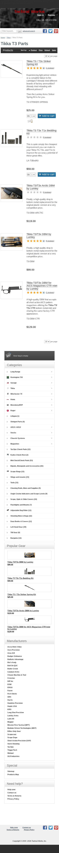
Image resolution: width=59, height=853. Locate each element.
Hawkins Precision (15, 703)
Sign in (40, 15)
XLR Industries (13, 756)
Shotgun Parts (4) (17, 422)
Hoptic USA (12, 706)
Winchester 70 (16, 394)
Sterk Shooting (13, 744)
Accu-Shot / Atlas (14, 647)
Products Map (13, 775)
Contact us (11, 793)
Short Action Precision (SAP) (19, 741)
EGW (9, 684)
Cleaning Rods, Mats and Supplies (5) (25, 488)
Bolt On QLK (12, 666)
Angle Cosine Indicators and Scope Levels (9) (28, 494)
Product (34, 50)
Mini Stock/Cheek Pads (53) (21, 460)
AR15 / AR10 (15, 427)
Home (3, 37)
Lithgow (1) (14, 416)
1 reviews (50, 68)
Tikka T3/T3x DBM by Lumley (20, 562)
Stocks (13, 433)
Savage (13, 383)
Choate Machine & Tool (16, 675)
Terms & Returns (14, 796)
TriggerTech (12, 750)
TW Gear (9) (15, 533)
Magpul (10, 722)
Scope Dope (12, 738)
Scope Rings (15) (17, 472)
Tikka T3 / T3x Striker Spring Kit (21, 594)
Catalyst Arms (13, 672)
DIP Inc (10, 681)
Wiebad (10, 753)
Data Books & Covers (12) (21, 521)
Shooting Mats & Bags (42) (21, 516)
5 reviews (50, 241)
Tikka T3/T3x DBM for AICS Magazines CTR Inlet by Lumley (41, 285)
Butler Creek (12, 669)
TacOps (10, 747)
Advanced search (29, 31)
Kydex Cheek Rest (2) (19, 455)
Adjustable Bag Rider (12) (20, 510)
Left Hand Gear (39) (18, 527)
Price (41, 50)
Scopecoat (11, 734)
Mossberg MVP (16, 405)
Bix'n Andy (11, 662)
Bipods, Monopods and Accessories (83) (26, 466)
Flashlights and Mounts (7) (21, 505)
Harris (10, 700)
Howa (12, 399)
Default (47, 50)
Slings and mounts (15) (19, 477)
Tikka (8, 37)
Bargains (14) (15, 538)
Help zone (11, 790)
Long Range (15, 372)
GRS (9, 697)
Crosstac (11, 678)
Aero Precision (13, 650)
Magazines (14, 444)
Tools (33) (14, 483)
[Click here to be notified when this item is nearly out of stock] (29, 122)
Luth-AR (10, 719)
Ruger (12, 411)
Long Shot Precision (15, 713)
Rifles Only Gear (14, 731)
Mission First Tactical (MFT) (18, 725)
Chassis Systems (17, 438)
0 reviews (47, 137)
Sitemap (10, 771)
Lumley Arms (12, 716)
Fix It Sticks (12, 694)
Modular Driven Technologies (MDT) (21, 728)
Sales (54, 50)
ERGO (9, 688)
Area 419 (11, 653)
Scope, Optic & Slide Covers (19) (23, 499)
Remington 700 (16, 377)
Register (51, 15)
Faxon (9, 691)
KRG (9, 709)
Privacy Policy (13, 799)
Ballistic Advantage (15, 659)
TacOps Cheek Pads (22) (20, 449)
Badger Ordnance (14, 656)
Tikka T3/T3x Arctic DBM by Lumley (23, 611)
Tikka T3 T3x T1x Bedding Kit (20, 578)
